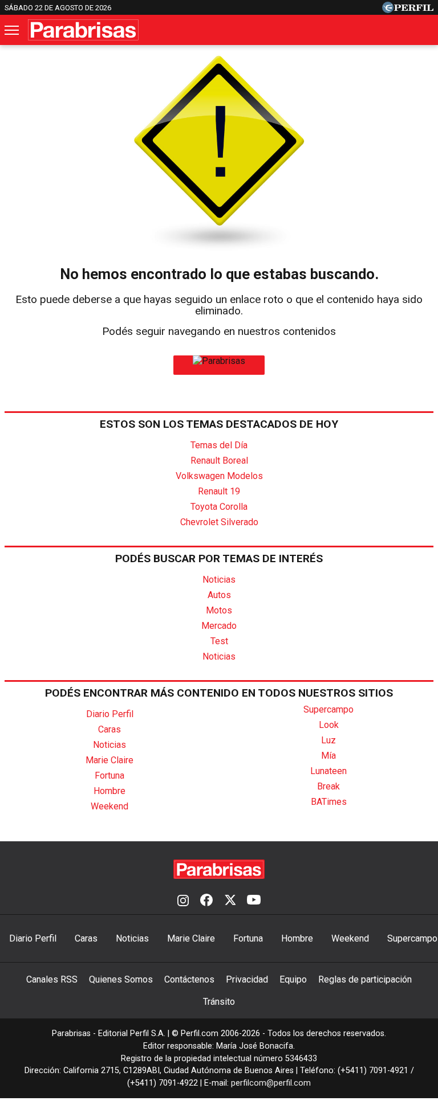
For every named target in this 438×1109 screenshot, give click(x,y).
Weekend (109, 806)
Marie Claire (109, 760)
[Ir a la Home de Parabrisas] (83, 30)
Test (219, 641)
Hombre (109, 790)
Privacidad (247, 979)
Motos (219, 610)
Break (328, 786)
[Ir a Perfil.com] (407, 10)
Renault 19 (219, 491)
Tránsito (219, 1001)
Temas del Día (219, 445)
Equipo (293, 979)
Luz (328, 740)
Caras (109, 729)
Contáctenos (189, 979)
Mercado (219, 625)
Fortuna (109, 775)
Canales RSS (52, 979)
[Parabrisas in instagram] (183, 901)
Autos (219, 595)
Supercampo (328, 709)
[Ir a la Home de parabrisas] (219, 360)
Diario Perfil (109, 714)
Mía (328, 755)
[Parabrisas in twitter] (230, 901)
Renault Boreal (219, 460)
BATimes (329, 801)
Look (329, 724)
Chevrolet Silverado (219, 522)
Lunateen (328, 771)
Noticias (219, 579)
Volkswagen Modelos (219, 475)
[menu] (13, 30)
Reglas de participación (365, 979)
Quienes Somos (121, 979)
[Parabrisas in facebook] (206, 901)
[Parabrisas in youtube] (254, 901)
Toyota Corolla (219, 506)
